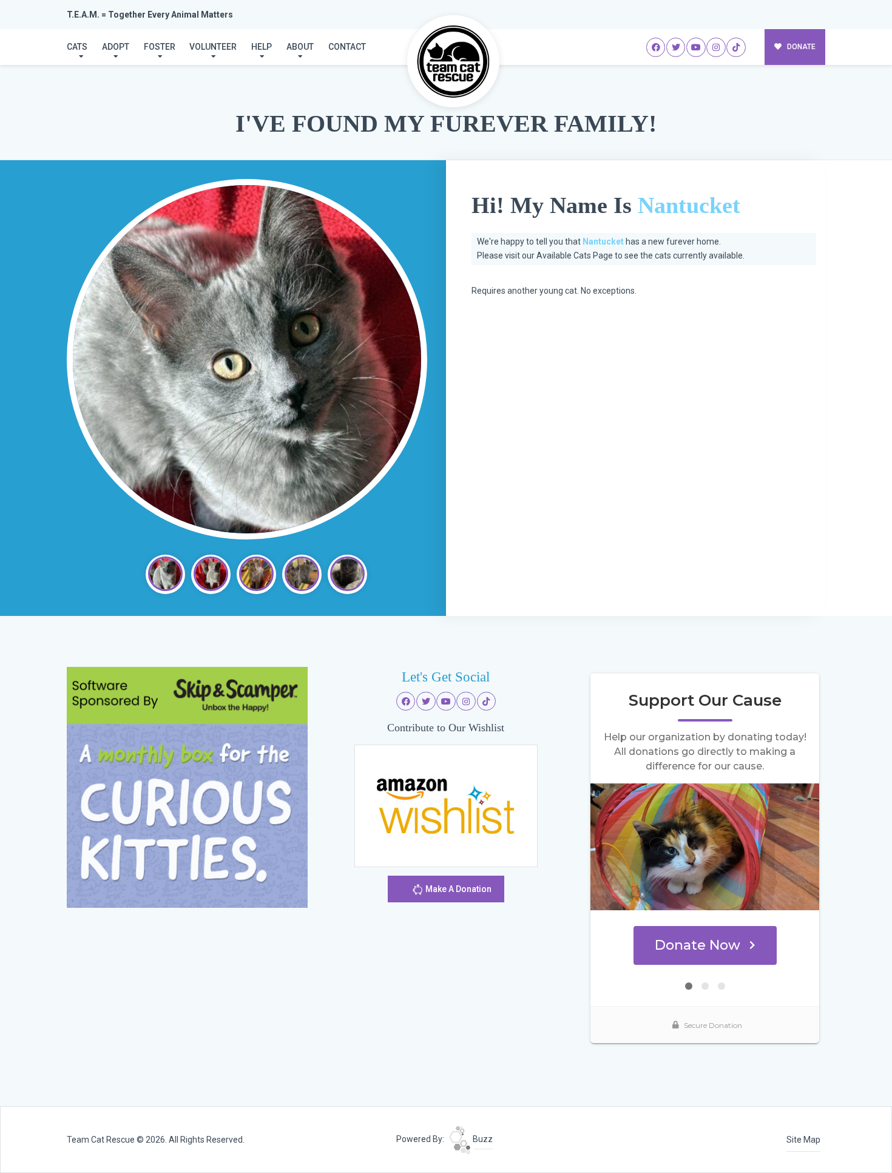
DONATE (800, 46)
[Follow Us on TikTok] (736, 47)
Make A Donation (458, 889)
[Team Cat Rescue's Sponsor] (187, 786)
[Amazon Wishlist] (446, 805)
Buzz (482, 1139)
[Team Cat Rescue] (453, 61)
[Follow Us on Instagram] (716, 47)
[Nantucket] (247, 359)
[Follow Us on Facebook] (656, 47)
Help (261, 47)
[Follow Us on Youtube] (696, 47)
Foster (159, 47)
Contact (347, 47)
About (300, 47)
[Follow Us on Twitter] (676, 47)
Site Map (803, 1139)
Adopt (115, 47)
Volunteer (213, 47)
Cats (77, 47)
